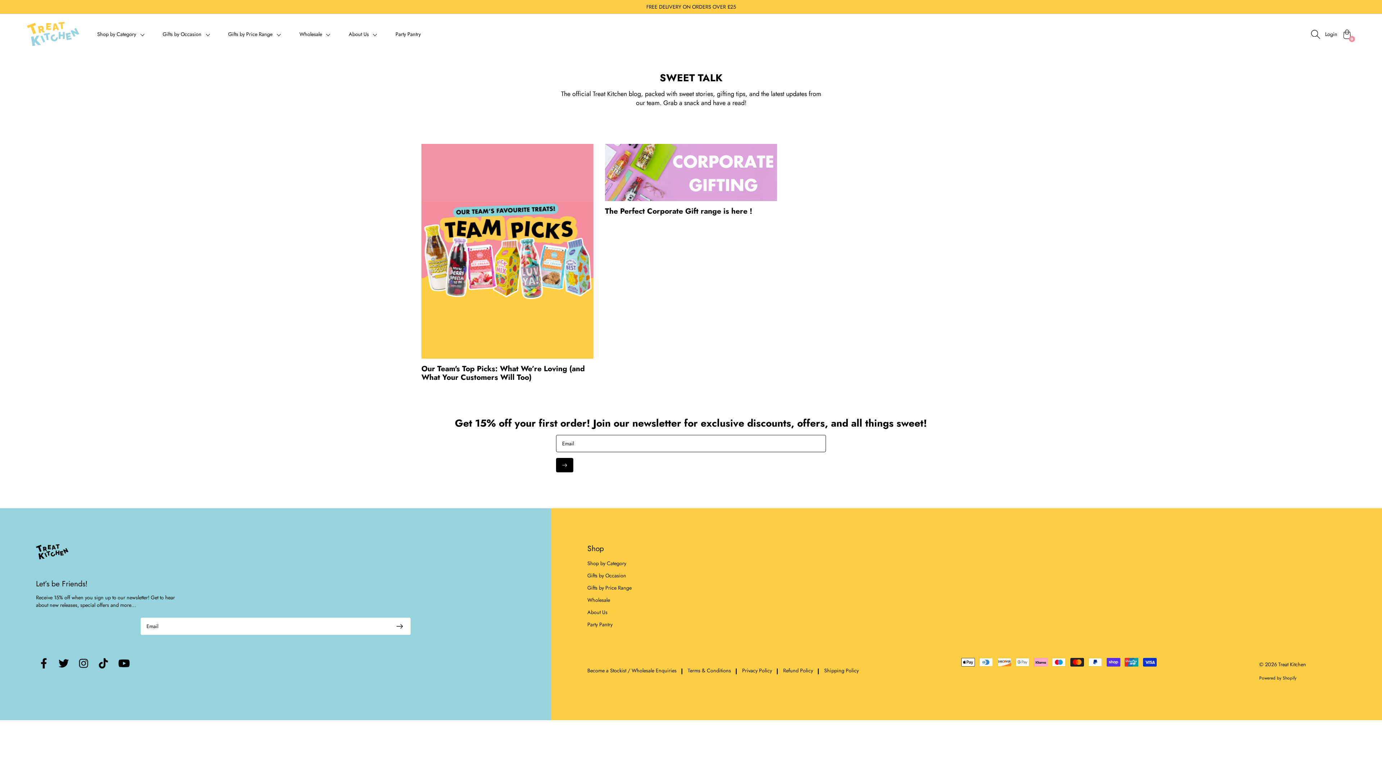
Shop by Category (606, 563)
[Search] (1315, 34)
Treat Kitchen (1292, 664)
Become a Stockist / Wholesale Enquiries (632, 670)
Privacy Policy (757, 670)
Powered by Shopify (1277, 678)
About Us (597, 612)
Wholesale (598, 600)
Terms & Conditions (709, 670)
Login (1331, 34)
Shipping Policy (841, 670)
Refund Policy (798, 670)
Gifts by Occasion (606, 575)
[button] (121, 34)
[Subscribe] (564, 465)
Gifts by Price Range (609, 587)
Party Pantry (408, 34)
